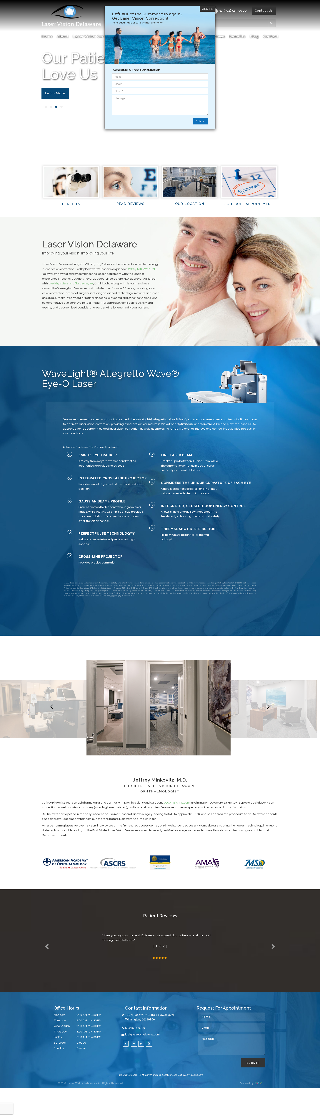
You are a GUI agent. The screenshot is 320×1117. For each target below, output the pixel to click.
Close (207, 9)
